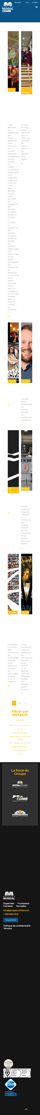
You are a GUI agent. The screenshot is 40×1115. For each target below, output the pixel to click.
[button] (36, 7)
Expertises (8, 903)
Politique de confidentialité (16, 926)
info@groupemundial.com (16, 910)
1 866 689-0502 (10, 914)
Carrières (8, 906)
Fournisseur (23, 903)
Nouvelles (17, 2)
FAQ (27, 2)
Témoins (7, 928)
